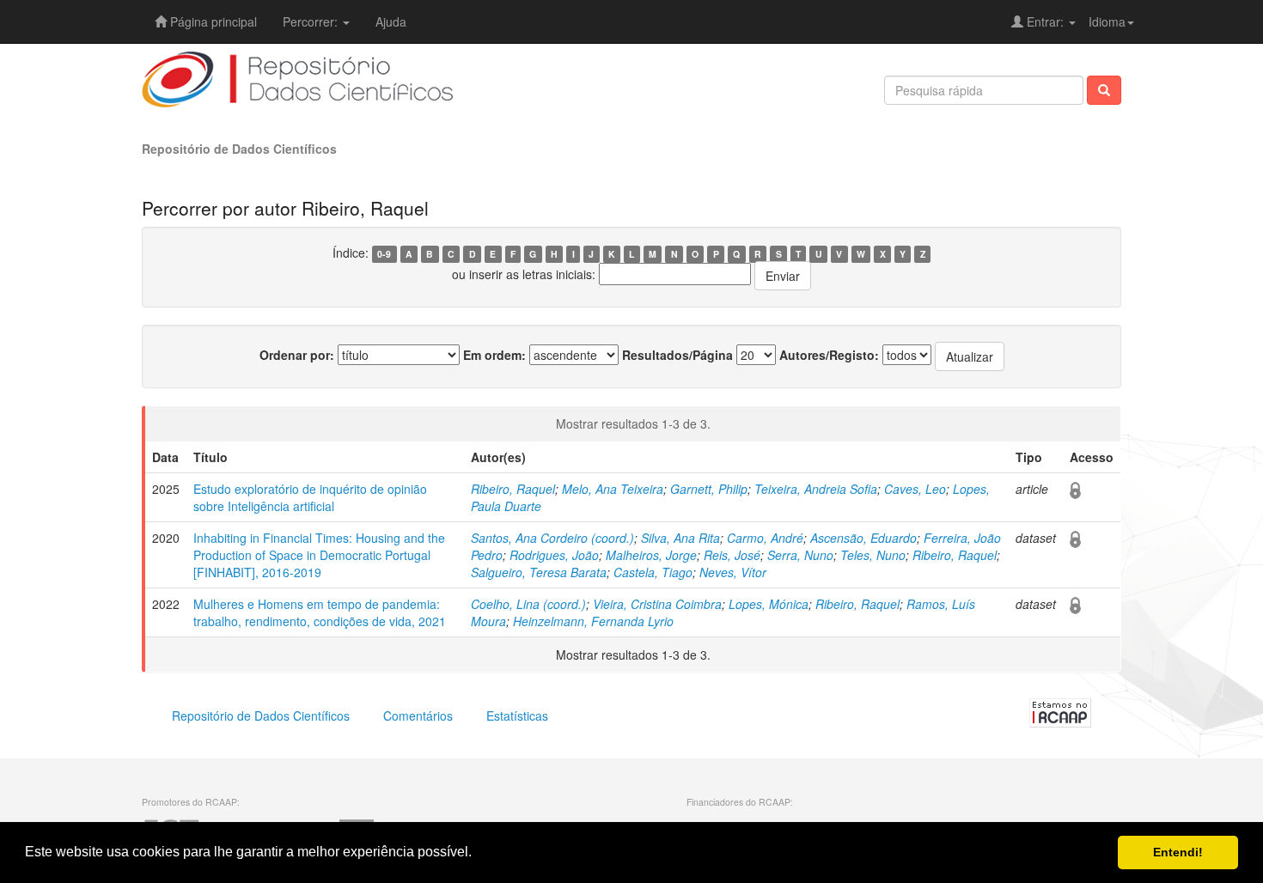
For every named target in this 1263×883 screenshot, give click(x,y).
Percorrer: (312, 21)
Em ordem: (494, 354)
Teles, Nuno (873, 554)
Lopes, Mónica (768, 603)
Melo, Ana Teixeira (612, 488)
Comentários (418, 715)
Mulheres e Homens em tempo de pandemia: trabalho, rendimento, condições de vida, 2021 (319, 612)
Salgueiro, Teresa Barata (539, 572)
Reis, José (732, 554)
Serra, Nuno (800, 554)
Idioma (1107, 21)
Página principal (212, 21)
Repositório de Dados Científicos (239, 148)
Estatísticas (517, 715)
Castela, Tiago (653, 572)
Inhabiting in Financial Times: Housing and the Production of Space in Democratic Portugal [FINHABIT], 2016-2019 (319, 555)
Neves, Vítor (732, 572)
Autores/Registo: (829, 354)
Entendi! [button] (1178, 852)
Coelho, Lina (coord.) (528, 603)
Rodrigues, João (554, 554)
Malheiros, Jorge (651, 554)
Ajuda (390, 21)
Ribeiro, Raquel (513, 488)
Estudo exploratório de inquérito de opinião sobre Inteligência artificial (310, 497)
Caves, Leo (915, 488)
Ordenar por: (296, 354)
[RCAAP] (1060, 711)
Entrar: (1045, 21)
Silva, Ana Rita (680, 537)
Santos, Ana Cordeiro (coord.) (552, 537)
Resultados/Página (677, 354)
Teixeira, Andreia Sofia (815, 488)
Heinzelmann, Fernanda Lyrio (593, 621)
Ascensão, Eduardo (863, 537)
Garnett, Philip (708, 488)
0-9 (384, 253)
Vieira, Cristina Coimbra (657, 603)
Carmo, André (765, 537)
